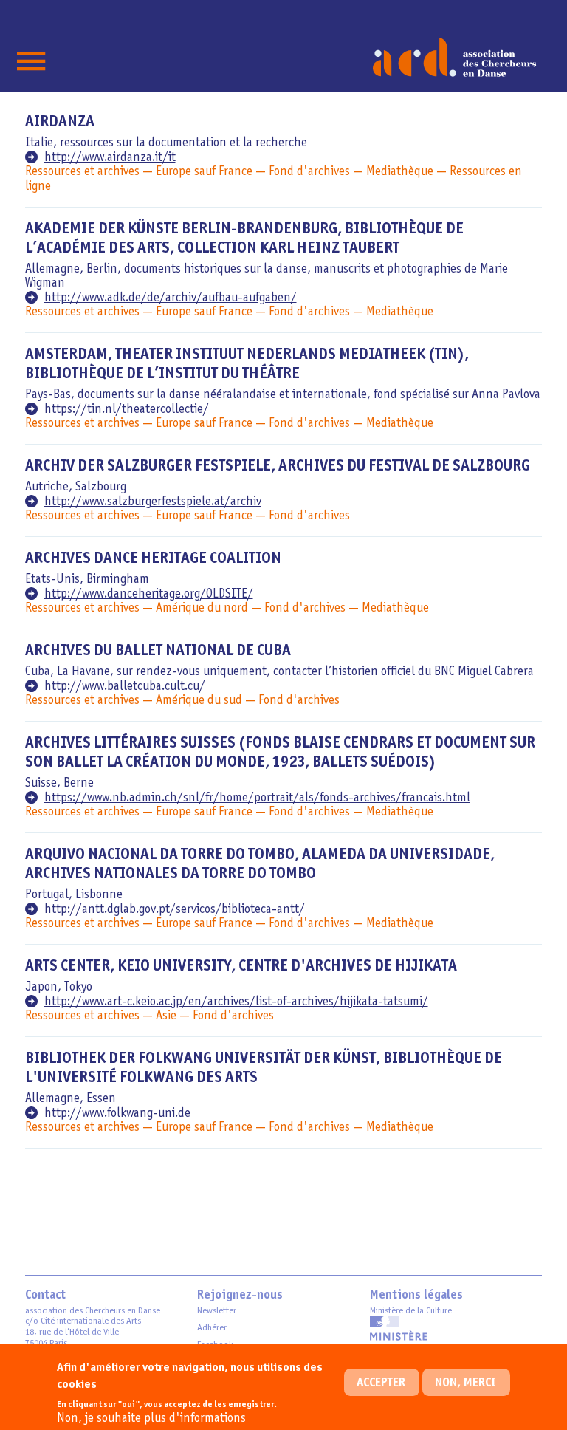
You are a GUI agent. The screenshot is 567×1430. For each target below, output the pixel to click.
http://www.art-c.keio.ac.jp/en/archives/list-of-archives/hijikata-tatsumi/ (236, 1002)
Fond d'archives (309, 171)
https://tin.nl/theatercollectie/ (126, 409)
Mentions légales (416, 1295)
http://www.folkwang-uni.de (117, 1113)
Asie (166, 1016)
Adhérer (212, 1327)
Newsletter (216, 1311)
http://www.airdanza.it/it (110, 157)
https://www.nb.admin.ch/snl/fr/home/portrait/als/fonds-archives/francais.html (257, 798)
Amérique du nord (202, 608)
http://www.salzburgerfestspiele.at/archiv (152, 502)
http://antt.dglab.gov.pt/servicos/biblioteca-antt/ (174, 909)
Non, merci (465, 1383)
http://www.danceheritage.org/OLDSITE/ (148, 594)
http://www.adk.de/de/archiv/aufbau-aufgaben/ (170, 298)
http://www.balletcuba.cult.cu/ (124, 686)
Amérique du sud (199, 700)
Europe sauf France (204, 171)
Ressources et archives (82, 171)
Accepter (381, 1383)
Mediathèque (399, 171)
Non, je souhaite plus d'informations (151, 1418)
